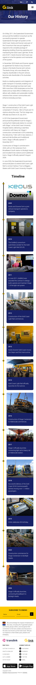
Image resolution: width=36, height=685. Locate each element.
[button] (31, 2)
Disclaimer (5, 672)
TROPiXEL (25, 672)
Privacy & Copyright (12, 672)
